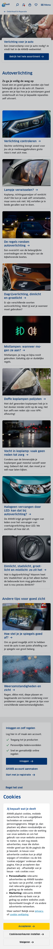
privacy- (39, 911)
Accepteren (25, 926)
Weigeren (25, 942)
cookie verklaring (19, 914)
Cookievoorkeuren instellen (24, 934)
